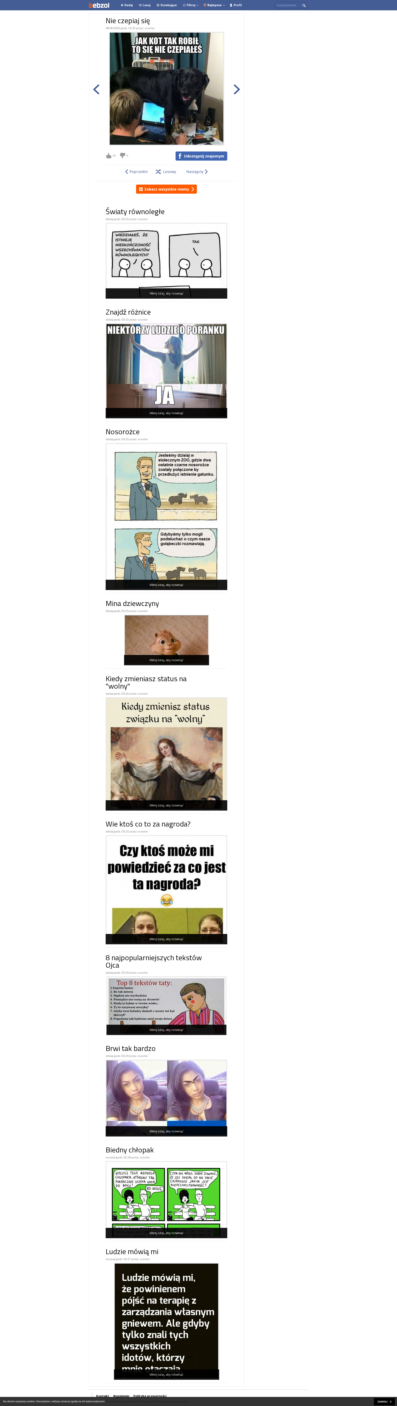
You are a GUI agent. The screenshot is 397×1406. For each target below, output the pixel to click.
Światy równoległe (135, 212)
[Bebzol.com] (99, 5)
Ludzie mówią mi (132, 1252)
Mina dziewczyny (132, 604)
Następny (194, 171)
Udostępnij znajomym (204, 156)
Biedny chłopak (130, 1150)
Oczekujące (168, 5)
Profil (238, 5)
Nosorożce (123, 432)
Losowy (169, 171)
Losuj (147, 5)
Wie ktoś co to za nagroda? (148, 824)
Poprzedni (138, 171)
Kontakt (102, 1396)
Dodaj (128, 5)
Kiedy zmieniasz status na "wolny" (146, 683)
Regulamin (121, 1396)
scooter (150, 28)
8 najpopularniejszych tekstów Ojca (154, 962)
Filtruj (191, 5)
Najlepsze (214, 5)
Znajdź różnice (128, 312)
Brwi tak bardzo (131, 1049)
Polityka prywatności (149, 1396)
